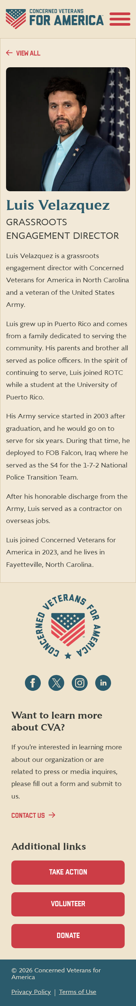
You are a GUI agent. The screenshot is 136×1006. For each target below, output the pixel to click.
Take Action (68, 872)
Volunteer (81, 908)
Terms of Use (77, 992)
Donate (81, 940)
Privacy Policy (31, 992)
